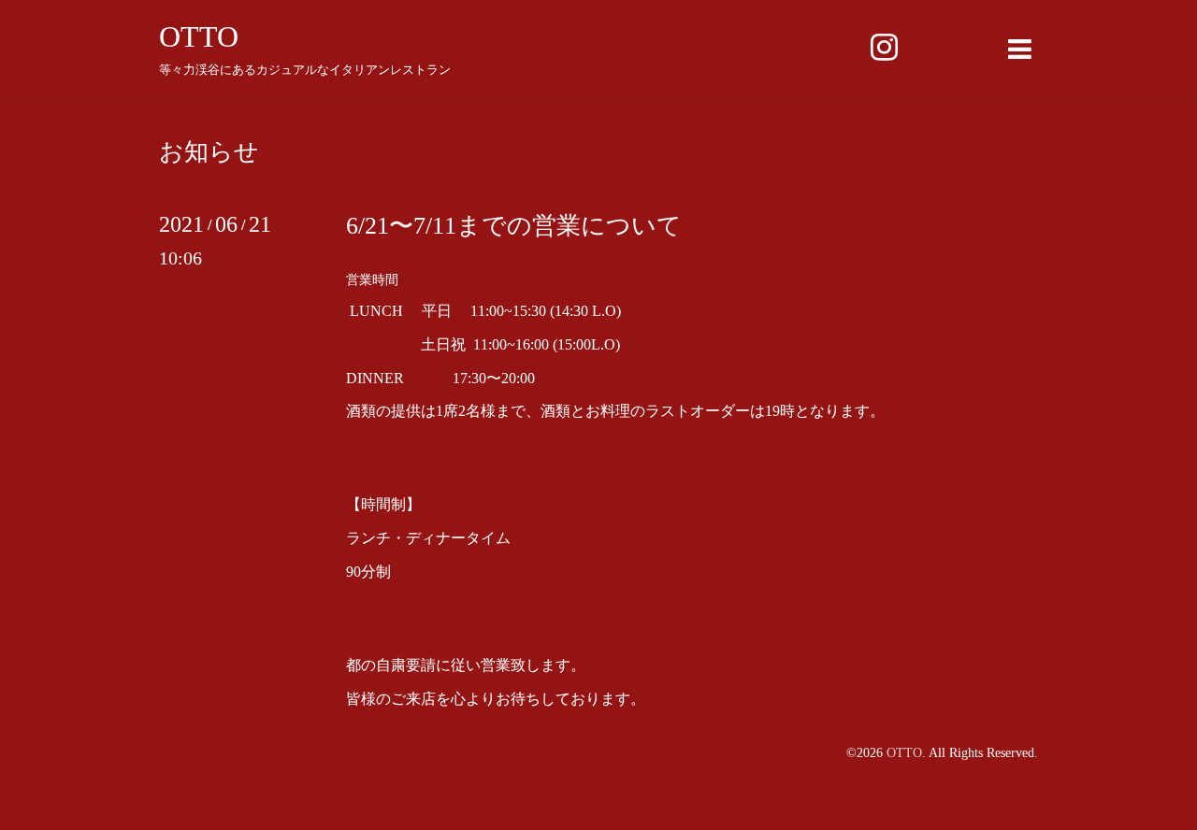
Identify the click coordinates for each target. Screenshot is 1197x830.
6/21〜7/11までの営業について (514, 225)
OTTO (198, 36)
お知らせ (209, 152)
